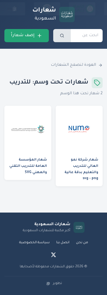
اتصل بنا (62, 243)
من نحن (82, 243)
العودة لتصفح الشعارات (73, 65)
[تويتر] (53, 254)
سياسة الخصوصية (34, 243)
